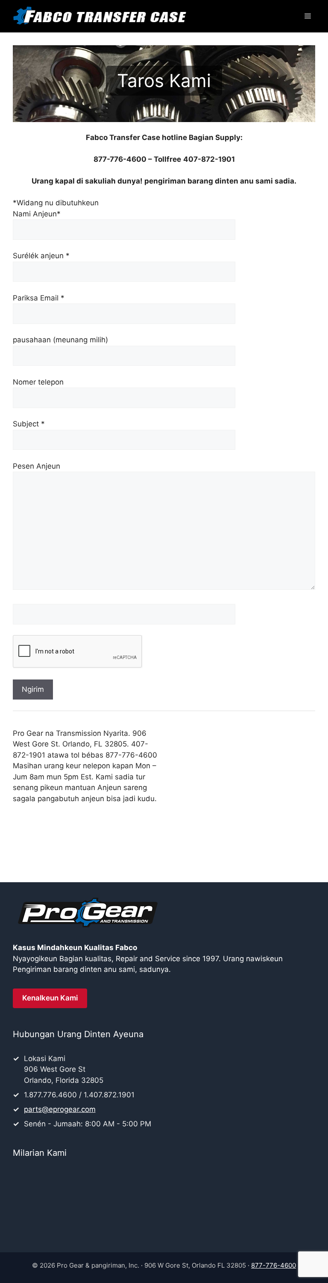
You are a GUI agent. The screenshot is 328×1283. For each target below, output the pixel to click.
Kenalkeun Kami (50, 998)
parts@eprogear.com (60, 1109)
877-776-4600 (273, 1265)
